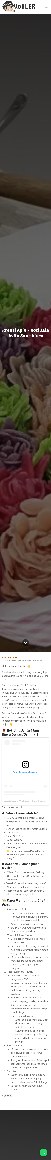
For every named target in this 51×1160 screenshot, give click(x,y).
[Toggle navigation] (46, 6)
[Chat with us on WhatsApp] (43, 1152)
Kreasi (8, 1095)
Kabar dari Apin (9, 657)
